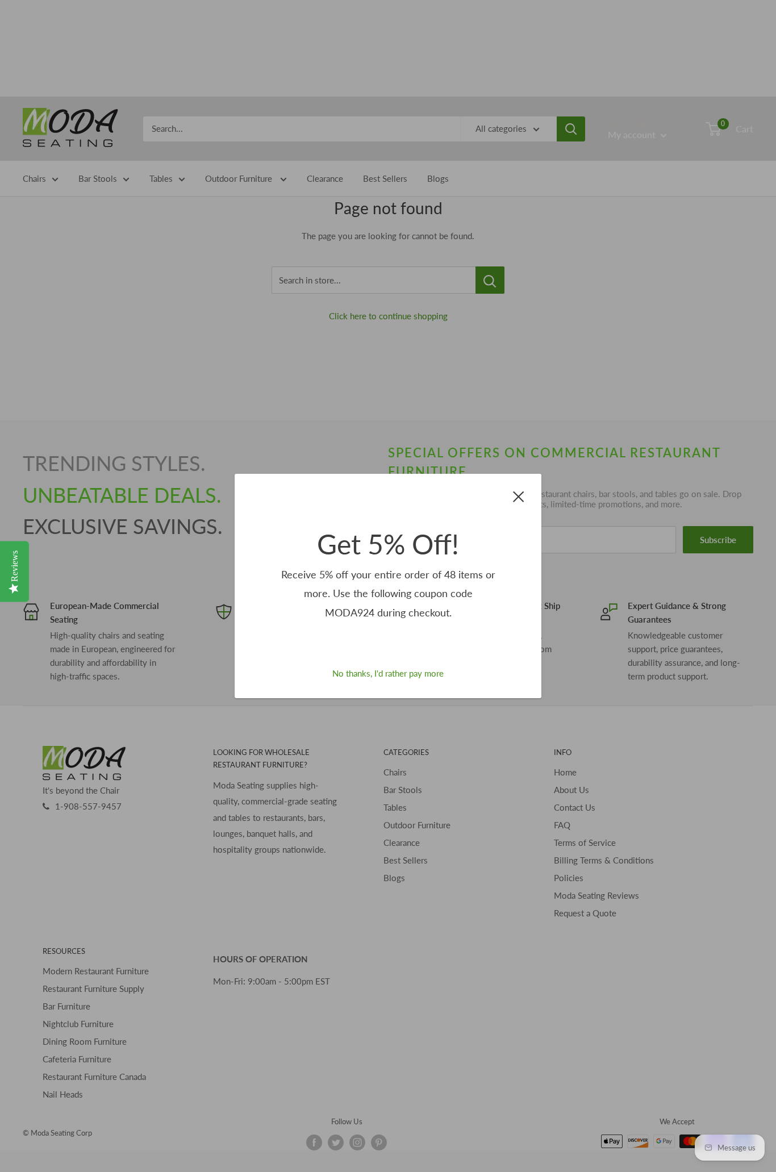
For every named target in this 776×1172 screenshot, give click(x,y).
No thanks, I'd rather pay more (388, 673)
